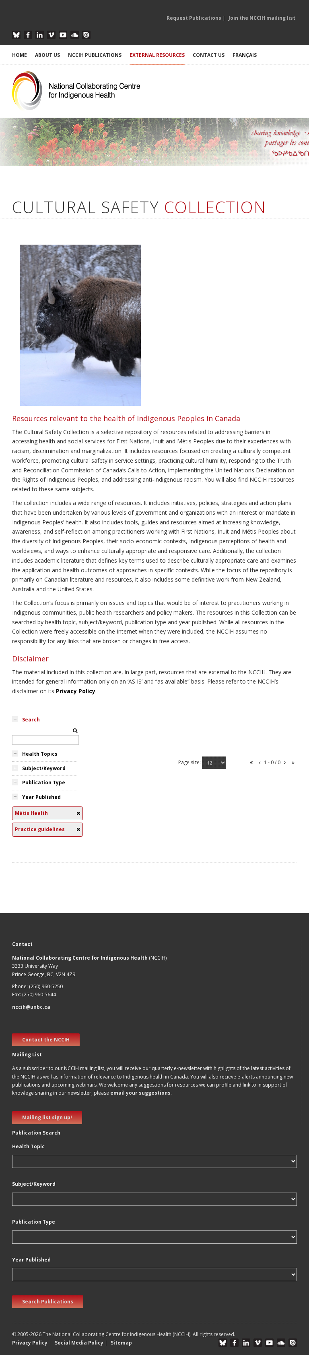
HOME (19, 55)
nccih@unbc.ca (31, 1007)
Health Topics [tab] (40, 753)
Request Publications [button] (194, 18)
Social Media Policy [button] (79, 1342)
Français (245, 55)
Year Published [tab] (41, 797)
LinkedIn (39, 35)
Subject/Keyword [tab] (44, 768)
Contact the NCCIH (46, 1039)
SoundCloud (74, 35)
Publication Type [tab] (43, 782)
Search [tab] (31, 719)
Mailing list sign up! (47, 1117)
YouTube (63, 35)
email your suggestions (140, 1092)
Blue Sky (16, 35)
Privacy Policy (75, 691)
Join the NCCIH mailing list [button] (262, 18)
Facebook (28, 35)
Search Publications (47, 1301)
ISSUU (86, 35)
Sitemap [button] (121, 1342)
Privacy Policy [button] (29, 1342)
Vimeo (51, 35)
